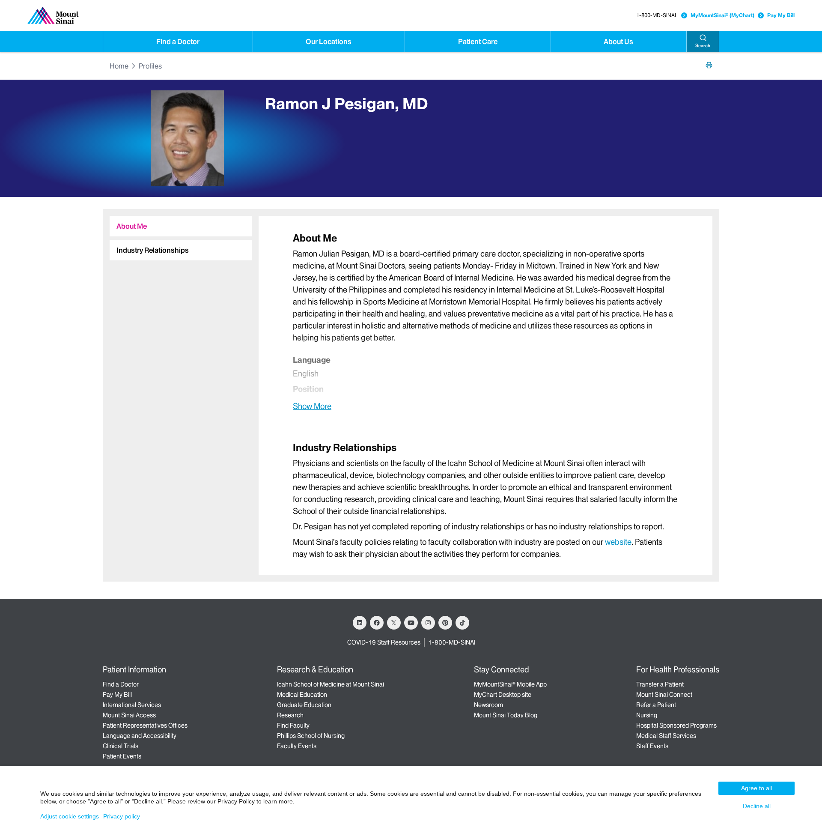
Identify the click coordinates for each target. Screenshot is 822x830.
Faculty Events (296, 746)
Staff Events (652, 746)
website (618, 542)
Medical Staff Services (666, 736)
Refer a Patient (656, 705)
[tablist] (177, 234)
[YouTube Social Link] (411, 623)
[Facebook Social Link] (377, 623)
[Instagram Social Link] (428, 623)
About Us (618, 41)
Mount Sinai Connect (664, 695)
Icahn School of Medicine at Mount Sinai (330, 684)
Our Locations (328, 41)
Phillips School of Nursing (311, 736)
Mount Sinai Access (129, 715)
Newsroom (488, 705)
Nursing (646, 715)
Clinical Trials (120, 746)
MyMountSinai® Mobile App (510, 684)
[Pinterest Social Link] (445, 623)
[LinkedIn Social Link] (359, 623)
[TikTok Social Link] (462, 623)
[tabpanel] (485, 321)
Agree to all (756, 788)
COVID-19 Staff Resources (383, 642)
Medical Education (302, 695)
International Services (132, 705)
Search (702, 45)
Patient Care (477, 41)
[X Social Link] (394, 623)
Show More (312, 406)
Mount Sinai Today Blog (505, 715)
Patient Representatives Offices (145, 725)
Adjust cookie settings (69, 816)
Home (119, 66)
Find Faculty (293, 725)
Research (290, 715)
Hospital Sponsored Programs (676, 725)
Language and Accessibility (139, 736)
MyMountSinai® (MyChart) (722, 15)
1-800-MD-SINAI (656, 15)
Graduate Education (304, 705)
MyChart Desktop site (502, 695)
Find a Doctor (178, 41)
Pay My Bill (781, 15)
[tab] (181, 226)
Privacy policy (121, 816)
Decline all (757, 806)
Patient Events (122, 756)
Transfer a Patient (660, 684)
